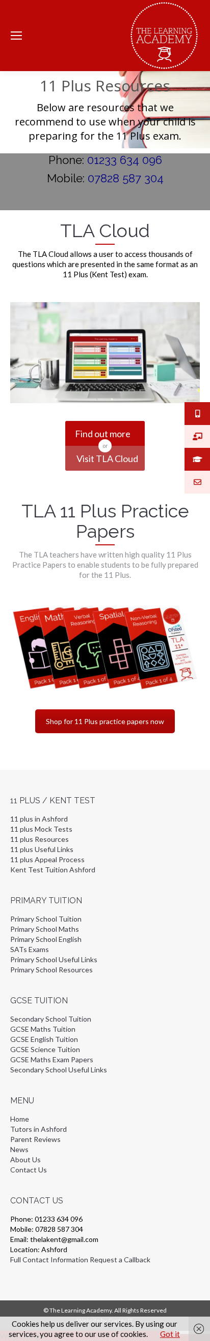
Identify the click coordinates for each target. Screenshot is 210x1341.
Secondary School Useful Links (58, 1069)
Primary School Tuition (46, 918)
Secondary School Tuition (50, 1019)
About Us (25, 1159)
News (19, 1149)
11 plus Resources (39, 839)
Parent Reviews (35, 1139)
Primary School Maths (44, 929)
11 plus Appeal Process (47, 859)
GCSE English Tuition (44, 1039)
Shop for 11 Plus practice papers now (105, 721)
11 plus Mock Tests (41, 829)
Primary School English (46, 939)
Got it (170, 1333)
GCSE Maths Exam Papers (51, 1059)
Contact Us (28, 1169)
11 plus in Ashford (39, 818)
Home (19, 1119)
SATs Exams (29, 949)
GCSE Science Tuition (45, 1049)
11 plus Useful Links (41, 849)
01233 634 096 (124, 160)
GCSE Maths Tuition (42, 1029)
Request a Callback (120, 1259)
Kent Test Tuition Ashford (52, 869)
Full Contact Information (49, 1259)
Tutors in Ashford (38, 1129)
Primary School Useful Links (53, 959)
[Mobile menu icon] (16, 35)
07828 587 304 (126, 178)
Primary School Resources (51, 969)
